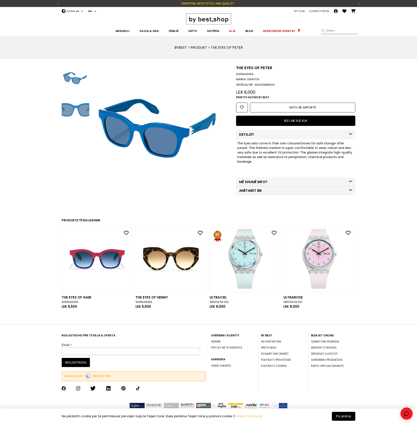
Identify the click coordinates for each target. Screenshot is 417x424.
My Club (299, 11)
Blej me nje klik (295, 121)
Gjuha (71, 11)
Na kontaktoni (271, 341)
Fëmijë (174, 31)
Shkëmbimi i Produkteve (327, 360)
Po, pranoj (343, 416)
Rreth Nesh (268, 347)
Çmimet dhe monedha (325, 341)
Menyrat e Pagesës (324, 347)
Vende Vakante (221, 365)
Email (67, 345)
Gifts (192, 31)
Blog (249, 31)
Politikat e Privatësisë (276, 360)
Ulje (232, 31)
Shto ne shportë (302, 107)
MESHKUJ (122, 31)
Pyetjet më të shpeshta (226, 347)
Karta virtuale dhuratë (327, 366)
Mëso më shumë (249, 416)
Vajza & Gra (149, 31)
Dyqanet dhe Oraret (275, 354)
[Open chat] (406, 413)
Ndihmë (215, 341)
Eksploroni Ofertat (279, 31)
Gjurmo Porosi (319, 11)
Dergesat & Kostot (324, 354)
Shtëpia (213, 31)
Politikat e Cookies (274, 366)
